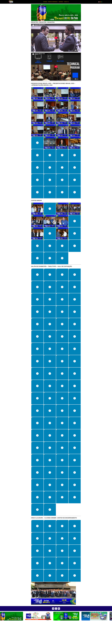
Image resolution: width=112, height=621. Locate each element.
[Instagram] (56, 608)
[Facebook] (59, 608)
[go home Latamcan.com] (11, 1)
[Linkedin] (53, 608)
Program (45, 1)
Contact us (66, 1)
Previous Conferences (53, 1)
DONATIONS (61, 1)
